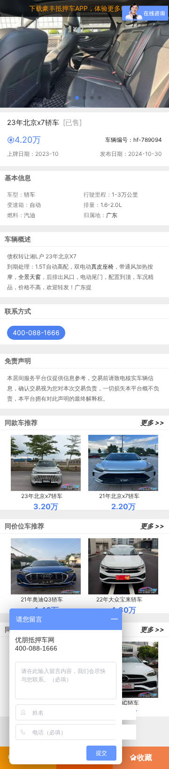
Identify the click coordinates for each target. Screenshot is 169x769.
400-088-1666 (36, 333)
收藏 (144, 757)
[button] (69, 98)
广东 (111, 215)
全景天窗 (29, 276)
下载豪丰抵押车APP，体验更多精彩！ (84, 8)
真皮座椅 (102, 266)
